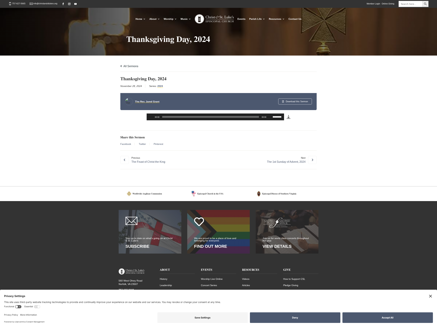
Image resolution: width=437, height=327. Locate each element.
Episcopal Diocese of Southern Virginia (279, 193)
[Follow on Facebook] (63, 4)
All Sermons (130, 66)
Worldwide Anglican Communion (147, 193)
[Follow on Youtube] (75, 4)
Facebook (125, 144)
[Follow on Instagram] (69, 4)
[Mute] (270, 117)
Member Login (373, 4)
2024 (160, 86)
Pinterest (158, 144)
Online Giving (388, 4)
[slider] (277, 116)
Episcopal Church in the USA (210, 193)
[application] (215, 116)
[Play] (151, 117)
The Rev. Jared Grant (147, 101)
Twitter (142, 144)
